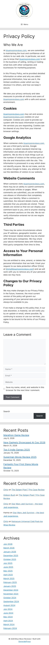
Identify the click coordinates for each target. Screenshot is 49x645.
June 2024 (8, 613)
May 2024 (8, 617)
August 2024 (9, 605)
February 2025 (10, 582)
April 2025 (8, 575)
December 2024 (10, 590)
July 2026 (7, 544)
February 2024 (10, 628)
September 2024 (11, 601)
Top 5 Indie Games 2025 (16, 449)
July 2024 (7, 609)
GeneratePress (24, 641)
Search (6, 411)
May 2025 (8, 571)
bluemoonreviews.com (16, 50)
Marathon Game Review (16, 435)
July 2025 (7, 563)
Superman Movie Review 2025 (19, 457)
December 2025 (10, 555)
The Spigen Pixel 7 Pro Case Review (28, 490)
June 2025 (8, 567)
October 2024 (9, 598)
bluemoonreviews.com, (34, 143)
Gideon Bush (9, 495)
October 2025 (9, 559)
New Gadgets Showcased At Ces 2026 (24, 442)
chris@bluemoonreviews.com (19, 269)
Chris (5, 490)
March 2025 (8, 578)
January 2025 (9, 586)
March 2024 (8, 624)
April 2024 (8, 621)
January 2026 (9, 552)
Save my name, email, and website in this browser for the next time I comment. (25, 388)
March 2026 (8, 548)
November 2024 (10, 594)
